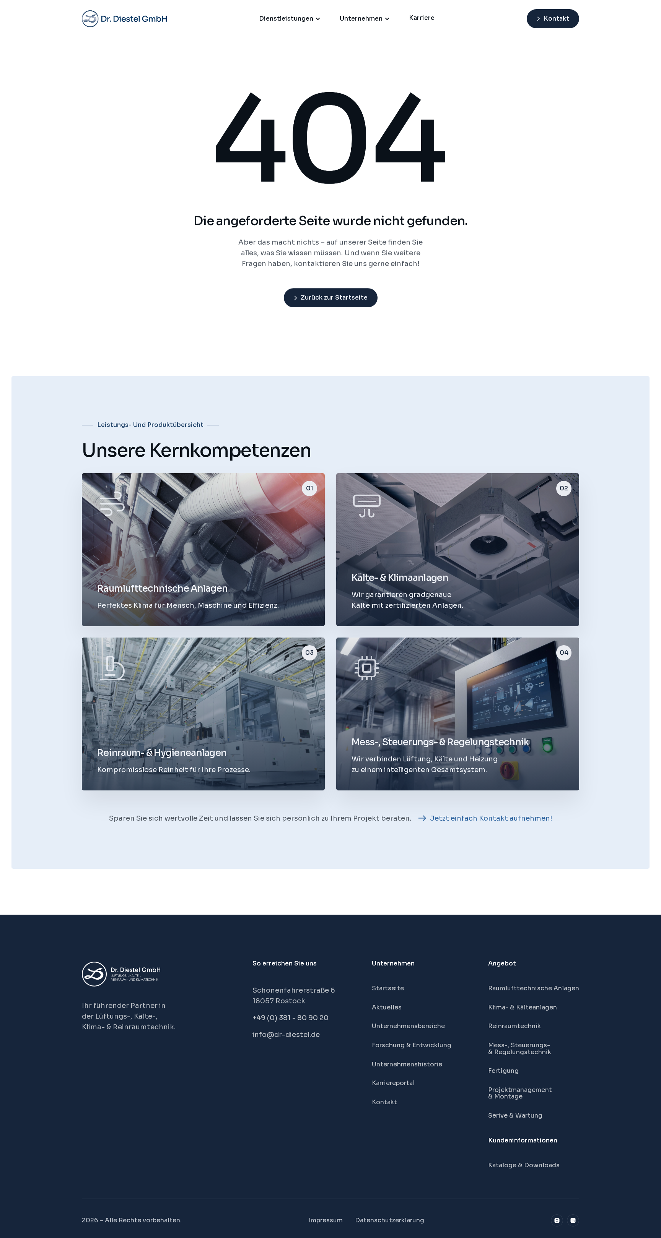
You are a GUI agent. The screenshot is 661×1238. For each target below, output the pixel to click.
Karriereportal (393, 1083)
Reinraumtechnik (514, 1026)
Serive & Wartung (515, 1115)
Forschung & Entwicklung (411, 1045)
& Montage (505, 1096)
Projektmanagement (520, 1090)
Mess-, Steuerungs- (520, 1045)
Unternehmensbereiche (408, 1026)
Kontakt (384, 1102)
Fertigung (503, 1071)
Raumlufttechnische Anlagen (533, 988)
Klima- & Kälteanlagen (522, 1007)
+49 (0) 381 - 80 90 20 (290, 1018)
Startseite (388, 988)
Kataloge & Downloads (524, 1165)
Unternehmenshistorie (407, 1064)
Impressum (326, 1220)
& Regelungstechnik (519, 1052)
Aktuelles (387, 1007)
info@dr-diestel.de (286, 1034)
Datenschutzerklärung (389, 1220)
